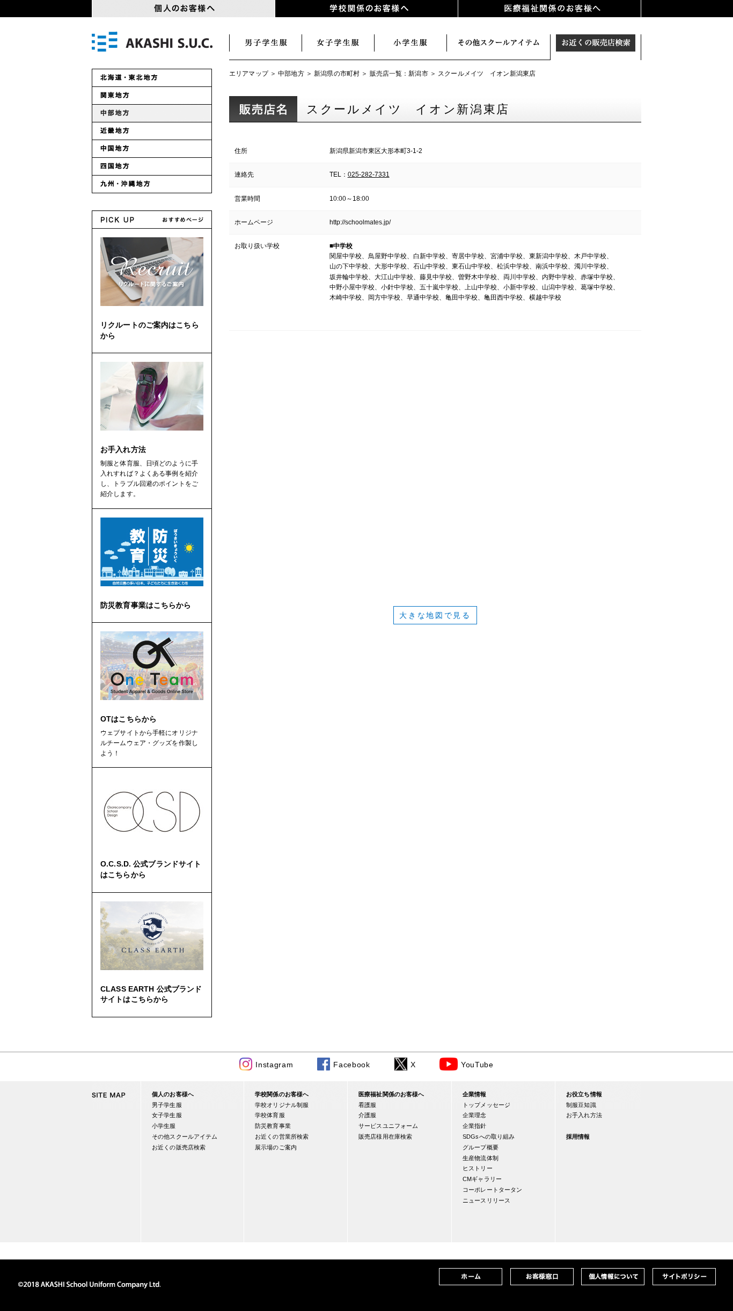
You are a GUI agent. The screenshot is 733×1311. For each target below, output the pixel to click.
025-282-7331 (369, 174)
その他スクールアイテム (184, 1136)
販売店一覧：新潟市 (399, 73)
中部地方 (291, 73)
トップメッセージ (486, 1105)
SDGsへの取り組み (489, 1136)
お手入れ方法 (123, 449)
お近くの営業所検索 (282, 1136)
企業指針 (475, 1126)
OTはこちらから (128, 719)
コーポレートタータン (492, 1189)
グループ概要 (481, 1147)
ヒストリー (478, 1168)
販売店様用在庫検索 (385, 1136)
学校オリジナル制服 (282, 1105)
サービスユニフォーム (388, 1126)
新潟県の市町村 (337, 73)
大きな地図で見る (435, 615)
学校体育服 (270, 1115)
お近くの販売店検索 (596, 43)
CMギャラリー (482, 1179)
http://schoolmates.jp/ (360, 222)
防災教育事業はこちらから (146, 605)
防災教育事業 (273, 1126)
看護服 (367, 1105)
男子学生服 (265, 43)
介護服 (367, 1115)
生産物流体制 (481, 1158)
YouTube (477, 1064)
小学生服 (411, 43)
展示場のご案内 (276, 1147)
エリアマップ (248, 73)
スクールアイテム (499, 43)
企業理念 (475, 1115)
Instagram (274, 1064)
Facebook (351, 1064)
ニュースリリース (486, 1200)
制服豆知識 (581, 1105)
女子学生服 (338, 43)
